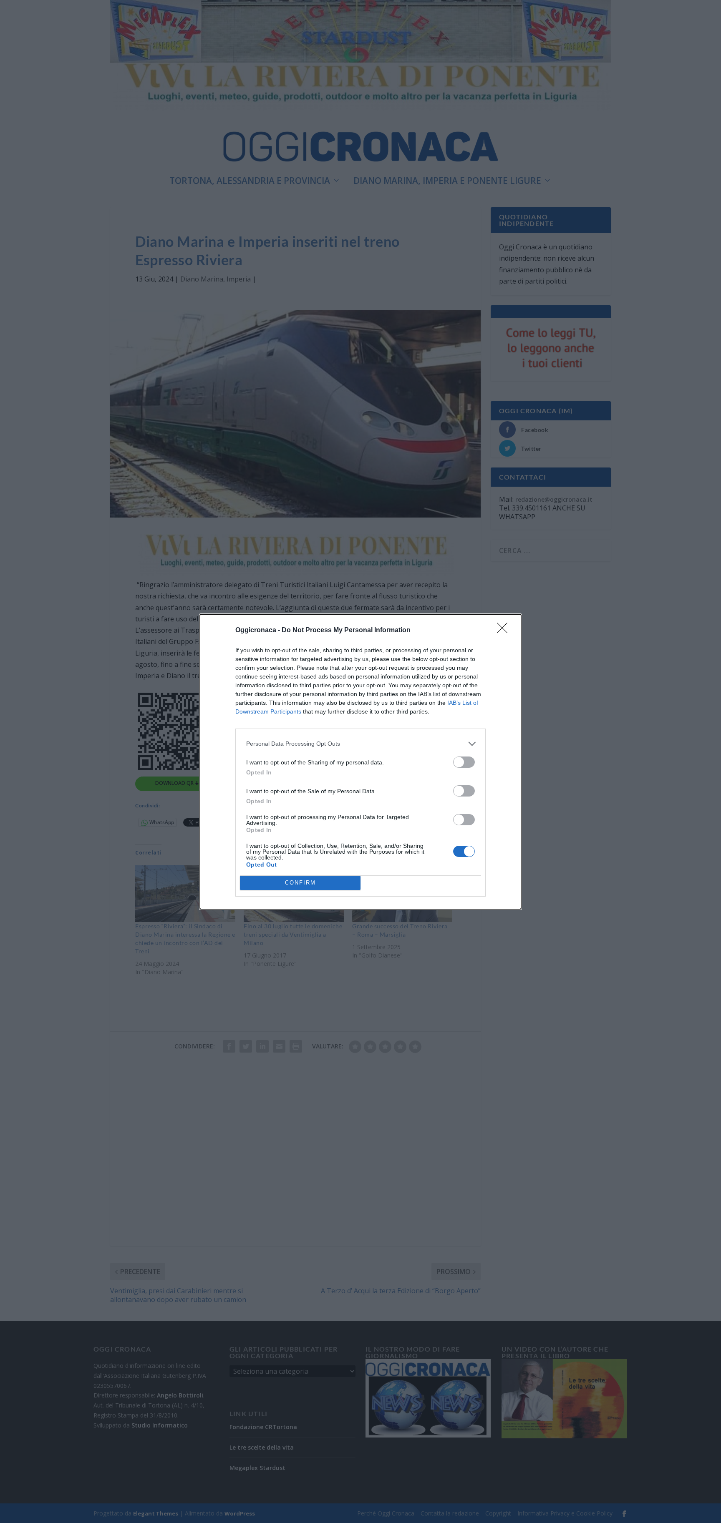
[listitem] (360, 743)
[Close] (505, 630)
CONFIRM (300, 883)
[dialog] (360, 761)
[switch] (464, 762)
